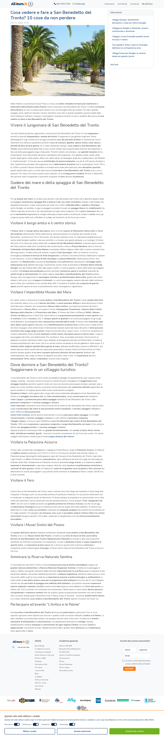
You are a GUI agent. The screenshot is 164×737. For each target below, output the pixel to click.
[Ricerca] (13, 647)
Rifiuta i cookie (29, 731)
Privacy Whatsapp (65, 664)
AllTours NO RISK (65, 646)
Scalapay (38, 661)
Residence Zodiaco (19, 393)
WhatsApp (79, 3)
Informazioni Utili (41, 664)
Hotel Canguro (17, 399)
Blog (36, 674)
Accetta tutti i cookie (134, 731)
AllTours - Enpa (40, 683)
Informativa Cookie (66, 670)
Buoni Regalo (40, 646)
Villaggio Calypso (18, 421)
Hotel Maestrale (18, 405)
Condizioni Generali (143, 664)
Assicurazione (64, 658)
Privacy (61, 661)
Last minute (39, 686)
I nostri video (39, 670)
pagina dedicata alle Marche (61, 436)
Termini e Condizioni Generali (69, 655)
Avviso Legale (64, 667)
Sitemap (38, 689)
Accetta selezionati (82, 731)
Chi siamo (38, 667)
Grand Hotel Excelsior (20, 415)
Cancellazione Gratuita (43, 652)
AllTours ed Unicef (41, 680)
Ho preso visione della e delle (137, 662)
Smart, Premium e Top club (44, 655)
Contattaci (38, 677)
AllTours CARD (40, 658)
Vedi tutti (114, 64)
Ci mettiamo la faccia (42, 649)
